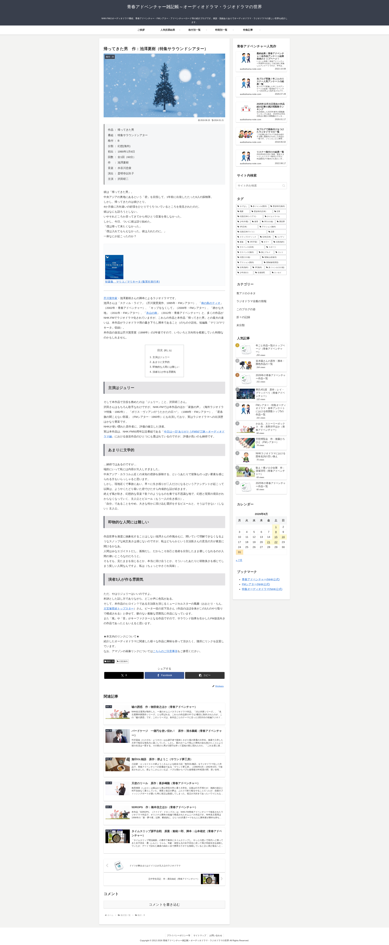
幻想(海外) (123, 661)
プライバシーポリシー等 (178, 935)
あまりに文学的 (161, 362)
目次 (160, 350)
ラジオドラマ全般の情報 (251, 301)
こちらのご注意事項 (165, 651)
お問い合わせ (215, 935)
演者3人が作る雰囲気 (164, 371)
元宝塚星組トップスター (119, 608)
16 (283, 536)
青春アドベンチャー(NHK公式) (261, 579)
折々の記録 (243, 317)
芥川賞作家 (110, 298)
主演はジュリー (161, 357)
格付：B (110, 661)
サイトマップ (199, 935)
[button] (205, 675)
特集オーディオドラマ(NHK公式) (262, 589)
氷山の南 (151, 312)
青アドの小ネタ (246, 293)
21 (268, 542)
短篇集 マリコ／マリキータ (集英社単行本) (132, 281)
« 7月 (239, 560)
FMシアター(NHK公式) (256, 584)
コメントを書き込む (164, 904)
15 (275, 536)
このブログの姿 (246, 309)
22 (275, 542)
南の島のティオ (210, 303)
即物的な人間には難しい (166, 366)
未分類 (240, 325)
